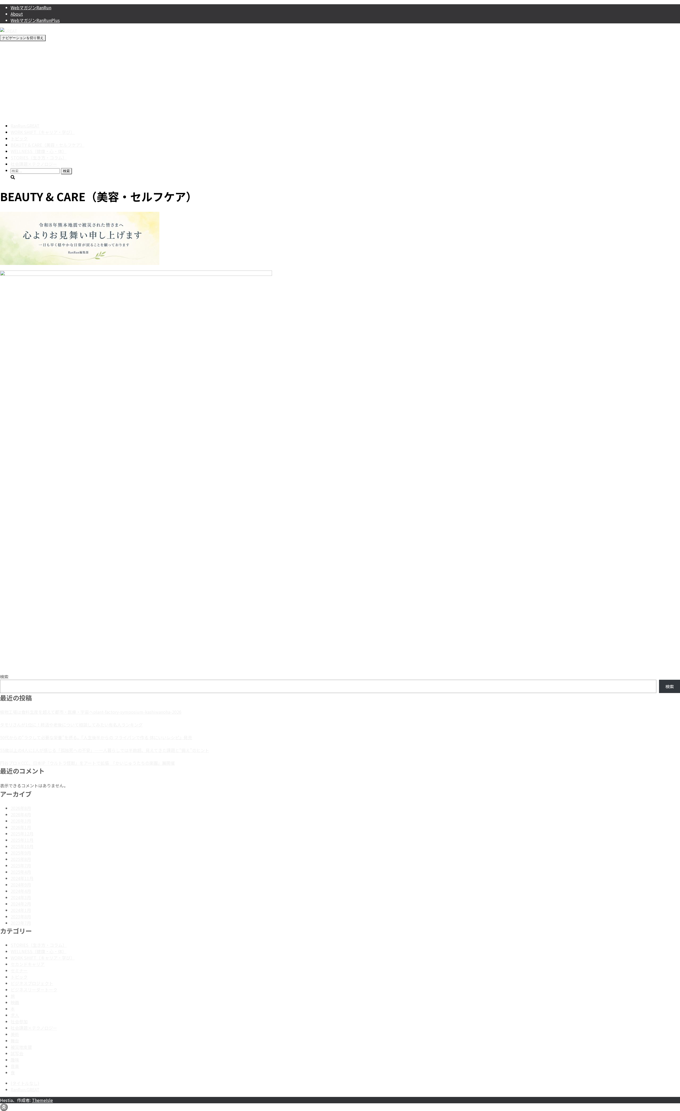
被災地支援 (21, 1047)
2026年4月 (21, 814)
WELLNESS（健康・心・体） (38, 151)
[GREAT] (8, 31)
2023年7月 (21, 923)
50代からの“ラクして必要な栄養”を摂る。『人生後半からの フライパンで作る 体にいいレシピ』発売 (96, 737)
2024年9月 (21, 884)
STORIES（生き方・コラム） (39, 157)
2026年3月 (21, 821)
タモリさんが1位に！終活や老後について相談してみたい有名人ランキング (71, 724)
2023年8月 (21, 916)
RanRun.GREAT (25, 125)
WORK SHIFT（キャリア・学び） (43, 132)
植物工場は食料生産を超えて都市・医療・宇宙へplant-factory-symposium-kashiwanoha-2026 (90, 712)
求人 (15, 1015)
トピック (19, 138)
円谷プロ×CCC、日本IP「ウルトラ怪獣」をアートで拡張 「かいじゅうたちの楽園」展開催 (87, 763)
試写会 (17, 1053)
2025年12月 (22, 833)
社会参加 (19, 1021)
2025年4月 (21, 872)
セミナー (19, 970)
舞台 (15, 1040)
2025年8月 (21, 859)
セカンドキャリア (28, 964)
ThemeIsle (42, 1100)
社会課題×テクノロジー (34, 164)
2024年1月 (21, 910)
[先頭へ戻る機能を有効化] (4, 1107)
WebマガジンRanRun (31, 7)
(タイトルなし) (25, 1083)
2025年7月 (21, 865)
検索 (4, 676)
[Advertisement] (340, 81)
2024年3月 (21, 897)
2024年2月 (21, 904)
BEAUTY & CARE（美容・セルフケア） (47, 145)
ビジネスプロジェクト (32, 983)
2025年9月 (21, 853)
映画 (15, 1002)
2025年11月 (22, 840)
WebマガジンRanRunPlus (35, 20)
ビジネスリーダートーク (34, 989)
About (17, 14)
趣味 (15, 1060)
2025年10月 (22, 846)
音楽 (15, 1066)
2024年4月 (21, 891)
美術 (15, 1034)
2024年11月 (22, 878)
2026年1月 (21, 827)
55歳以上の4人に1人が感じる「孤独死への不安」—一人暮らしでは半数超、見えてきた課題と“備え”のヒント (104, 750)
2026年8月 (21, 808)
